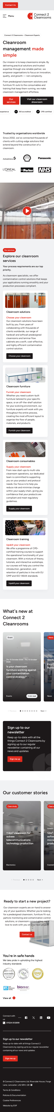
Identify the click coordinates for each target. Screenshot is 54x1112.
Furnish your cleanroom (19, 430)
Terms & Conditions (11, 1090)
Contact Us (10, 5)
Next (42, 711)
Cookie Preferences (12, 1100)
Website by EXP (10, 1105)
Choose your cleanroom (19, 356)
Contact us (27, 934)
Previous (13, 711)
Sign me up (15, 759)
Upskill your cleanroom (19, 583)
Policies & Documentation (14, 1095)
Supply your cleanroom (19, 508)
